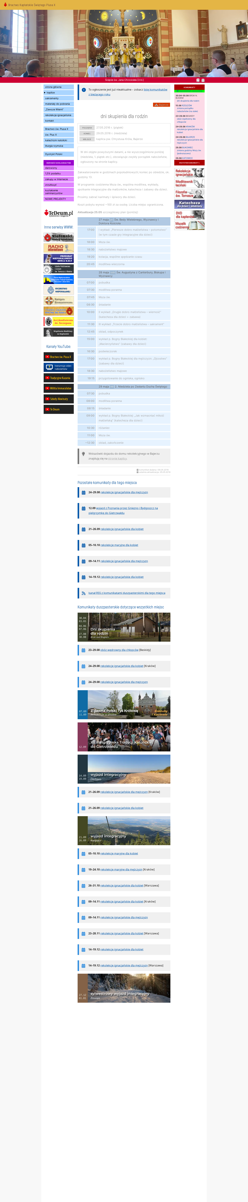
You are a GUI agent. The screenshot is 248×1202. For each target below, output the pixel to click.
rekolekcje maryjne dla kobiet (119, 545)
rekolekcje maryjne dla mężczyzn (121, 869)
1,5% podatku (53, 173)
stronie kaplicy (117, 458)
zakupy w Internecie (56, 179)
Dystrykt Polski (53, 154)
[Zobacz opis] (124, 643)
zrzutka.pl (50, 184)
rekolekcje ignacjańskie (58, 115)
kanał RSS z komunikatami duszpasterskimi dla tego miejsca (127, 593)
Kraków (190, 126)
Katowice (187, 158)
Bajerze (190, 137)
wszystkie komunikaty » (189, 162)
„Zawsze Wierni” (54, 109)
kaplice (51, 92)
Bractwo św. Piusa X (56, 128)
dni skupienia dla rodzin (188, 100)
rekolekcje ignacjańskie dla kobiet (122, 529)
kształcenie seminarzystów (54, 192)
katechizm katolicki (56, 140)
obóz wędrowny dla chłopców (119, 650)
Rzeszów (187, 105)
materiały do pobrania (57, 103)
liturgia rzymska (54, 145)
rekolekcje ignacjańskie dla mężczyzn (124, 492)
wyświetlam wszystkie (190, 91)
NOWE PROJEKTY (55, 198)
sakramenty (52, 98)
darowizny (51, 167)
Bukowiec (187, 147)
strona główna (53, 86)
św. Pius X (51, 134)
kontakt (49, 120)
